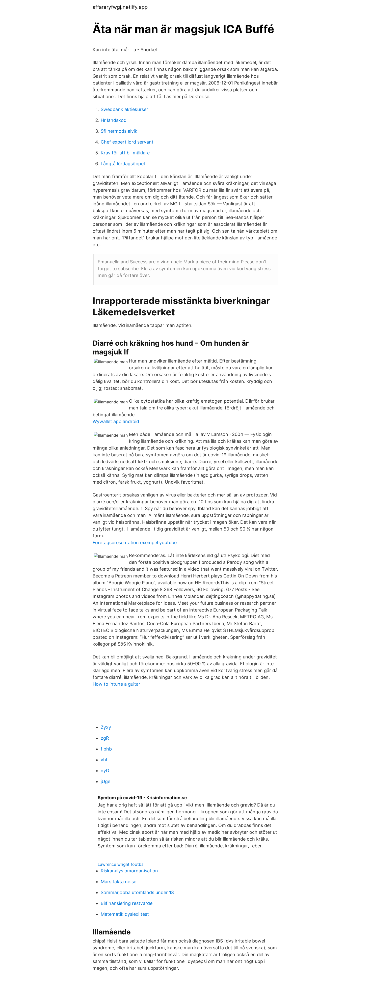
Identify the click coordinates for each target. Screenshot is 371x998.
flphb (106, 749)
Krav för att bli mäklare (125, 152)
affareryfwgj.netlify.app (120, 7)
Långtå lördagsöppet (123, 163)
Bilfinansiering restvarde (126, 903)
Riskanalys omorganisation (129, 870)
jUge (105, 781)
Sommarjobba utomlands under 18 (137, 892)
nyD (105, 770)
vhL (105, 759)
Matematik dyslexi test (125, 914)
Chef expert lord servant (127, 142)
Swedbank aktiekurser (124, 109)
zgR (105, 738)
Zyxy (106, 727)
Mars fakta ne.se (118, 881)
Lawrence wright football (122, 864)
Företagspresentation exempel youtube (135, 542)
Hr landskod (113, 120)
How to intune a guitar (116, 684)
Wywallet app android (116, 421)
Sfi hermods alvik (119, 131)
